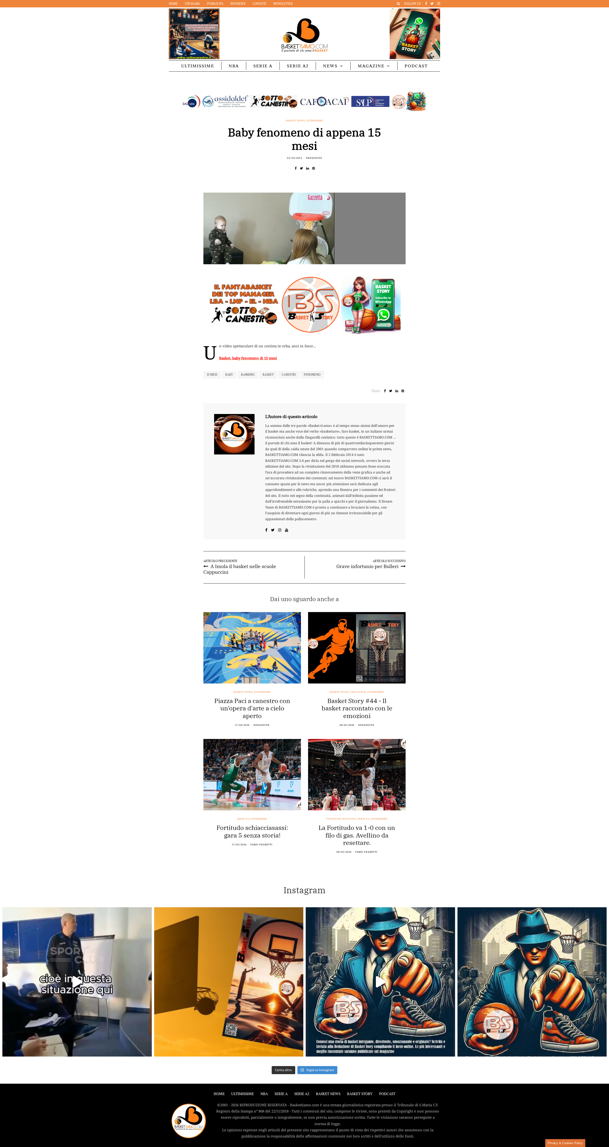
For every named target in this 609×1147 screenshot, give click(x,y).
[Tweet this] (301, 168)
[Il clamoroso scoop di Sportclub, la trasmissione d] (77, 982)
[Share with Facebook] (296, 168)
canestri (289, 374)
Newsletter (283, 3)
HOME (219, 1094)
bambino (248, 374)
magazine (358, 692)
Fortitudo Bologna (341, 819)
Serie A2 (298, 66)
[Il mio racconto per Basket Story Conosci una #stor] (380, 982)
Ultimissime (197, 66)
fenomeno (312, 374)
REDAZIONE (314, 158)
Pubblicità (215, 3)
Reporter (238, 3)
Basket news (295, 120)
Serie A (262, 66)
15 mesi (212, 374)
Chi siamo (192, 3)
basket (268, 374)
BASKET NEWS (328, 1094)
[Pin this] (313, 168)
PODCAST (416, 66)
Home (173, 3)
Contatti (259, 3)
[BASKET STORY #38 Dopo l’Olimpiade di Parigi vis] (229, 982)
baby (229, 374)
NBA (234, 66)
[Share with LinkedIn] (307, 168)
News (330, 66)
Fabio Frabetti (261, 844)
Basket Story (340, 692)
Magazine (371, 66)
